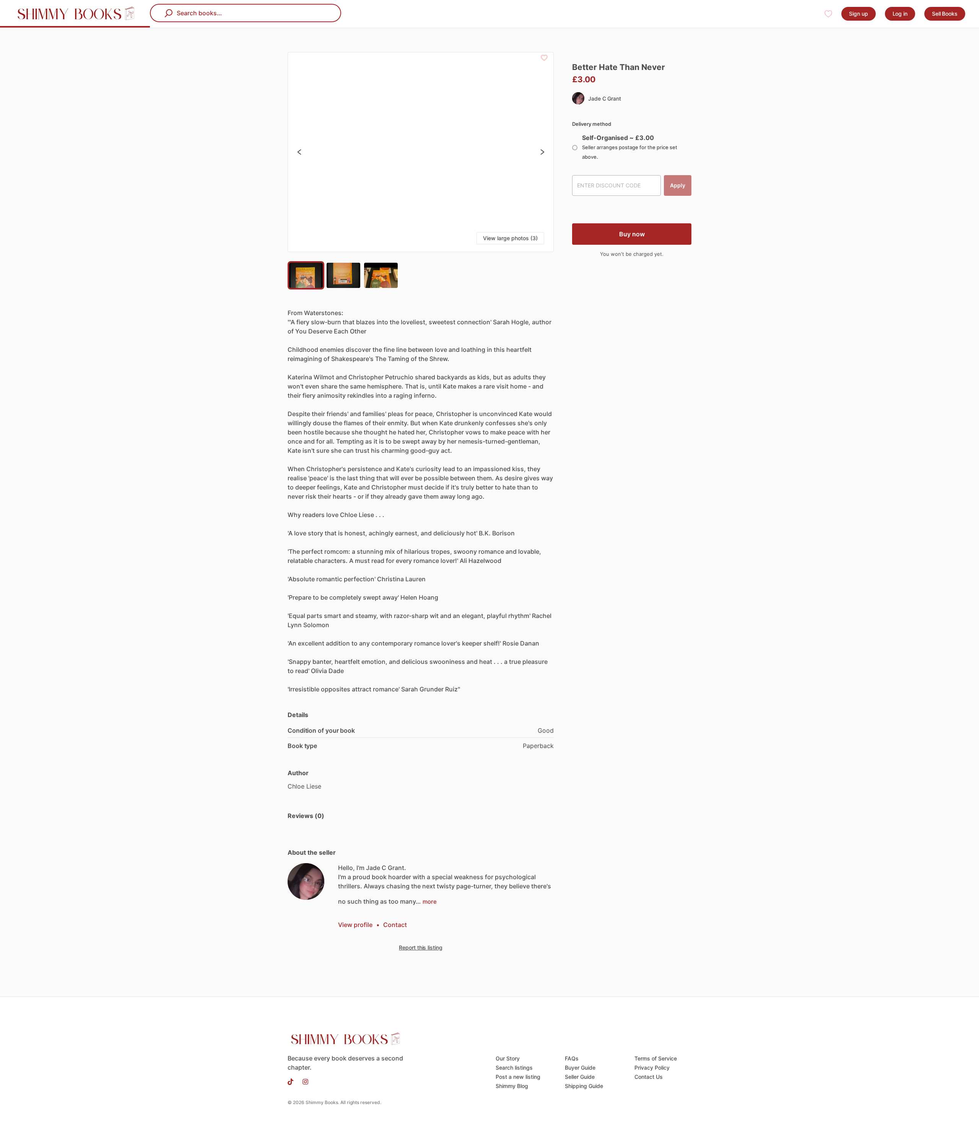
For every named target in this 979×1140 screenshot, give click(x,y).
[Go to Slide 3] (381, 275)
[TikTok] (293, 1081)
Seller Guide (580, 1076)
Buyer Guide (580, 1067)
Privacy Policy (652, 1067)
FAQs (572, 1058)
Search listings (514, 1067)
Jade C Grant (604, 98)
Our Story (508, 1058)
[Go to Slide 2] (343, 275)
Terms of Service (655, 1058)
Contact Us (648, 1076)
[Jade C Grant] (306, 881)
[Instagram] (303, 1081)
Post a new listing (518, 1076)
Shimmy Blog (512, 1086)
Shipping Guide (584, 1086)
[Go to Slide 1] (306, 275)
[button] (420, 152)
